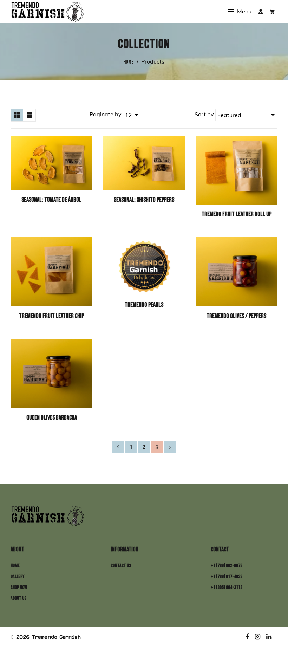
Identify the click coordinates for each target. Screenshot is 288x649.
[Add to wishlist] (85, 169)
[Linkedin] (269, 637)
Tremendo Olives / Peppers (236, 316)
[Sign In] (260, 11)
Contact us (121, 566)
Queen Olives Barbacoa (51, 417)
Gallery (18, 576)
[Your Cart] (272, 11)
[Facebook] (248, 637)
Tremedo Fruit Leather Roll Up (236, 214)
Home (128, 62)
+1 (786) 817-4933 (226, 576)
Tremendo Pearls (144, 305)
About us (18, 598)
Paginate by (106, 114)
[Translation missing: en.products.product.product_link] (85, 144)
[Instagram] (258, 637)
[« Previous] (118, 447)
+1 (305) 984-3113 (226, 587)
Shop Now (19, 587)
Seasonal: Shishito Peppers (144, 199)
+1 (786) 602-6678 (226, 566)
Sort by (205, 114)
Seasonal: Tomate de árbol (51, 199)
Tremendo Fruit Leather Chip (51, 316)
